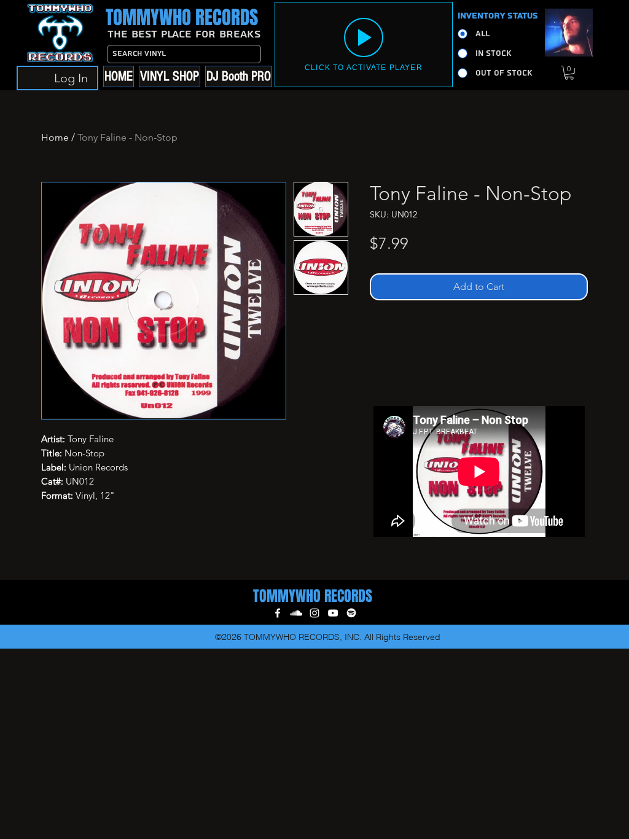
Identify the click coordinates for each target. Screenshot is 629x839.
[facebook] (278, 613)
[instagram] (314, 613)
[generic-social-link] (351, 613)
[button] (569, 73)
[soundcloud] (296, 613)
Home (55, 137)
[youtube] (333, 613)
